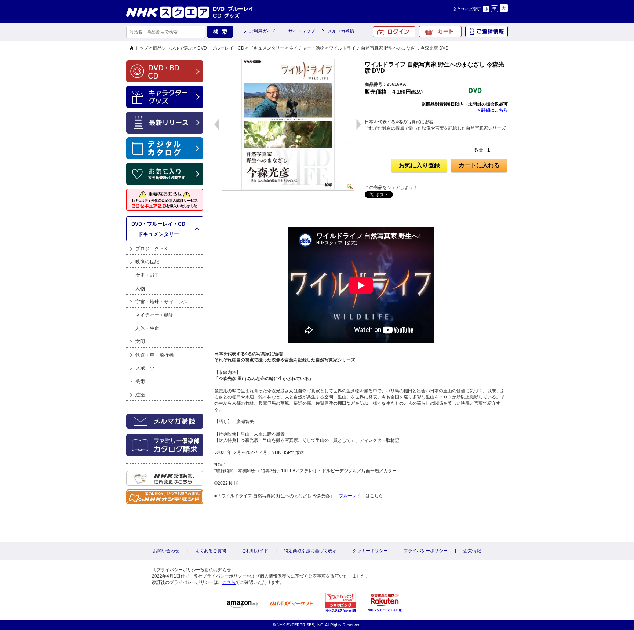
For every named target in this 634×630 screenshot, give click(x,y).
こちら (229, 582)
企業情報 (472, 550)
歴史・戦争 (147, 275)
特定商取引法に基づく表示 (310, 550)
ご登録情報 (486, 31)
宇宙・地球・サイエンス (161, 302)
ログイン (394, 32)
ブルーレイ (350, 495)
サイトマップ (301, 31)
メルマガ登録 (341, 31)
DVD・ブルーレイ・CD (220, 48)
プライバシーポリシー (426, 550)
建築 (140, 394)
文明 (140, 341)
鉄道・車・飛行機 (154, 355)
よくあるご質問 (210, 550)
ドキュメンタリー (266, 48)
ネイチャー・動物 (306, 48)
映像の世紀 (147, 262)
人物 (140, 288)
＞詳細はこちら (492, 110)
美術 (140, 381)
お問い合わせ (166, 550)
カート (440, 31)
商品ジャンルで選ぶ (173, 48)
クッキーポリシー (370, 550)
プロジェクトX (151, 248)
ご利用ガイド (262, 31)
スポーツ (144, 368)
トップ (141, 48)
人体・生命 (147, 328)
